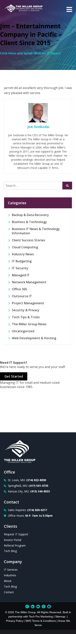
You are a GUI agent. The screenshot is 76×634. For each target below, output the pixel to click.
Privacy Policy (14, 620)
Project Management (28, 303)
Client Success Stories (28, 240)
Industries (10, 575)
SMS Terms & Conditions (40, 620)
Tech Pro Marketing (41, 616)
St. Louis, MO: (27, 480)
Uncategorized (23, 331)
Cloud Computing (25, 247)
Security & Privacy (25, 310)
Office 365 (19, 289)
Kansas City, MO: (29, 491)
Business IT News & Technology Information (36, 231)
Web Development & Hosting (34, 338)
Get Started (13, 376)
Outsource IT (22, 296)
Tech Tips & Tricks (26, 317)
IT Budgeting (22, 261)
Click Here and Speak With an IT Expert (30, 53)
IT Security (20, 268)
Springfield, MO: (28, 485)
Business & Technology (29, 222)
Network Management (29, 282)
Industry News (23, 254)
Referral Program (15, 545)
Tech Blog (10, 551)
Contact (9, 592)
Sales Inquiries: (27, 510)
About (7, 581)
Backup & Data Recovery (30, 215)
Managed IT (21, 275)
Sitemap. (60, 616)
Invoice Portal (12, 540)
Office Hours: (30, 515)
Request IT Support (16, 534)
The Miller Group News (29, 324)
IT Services (11, 569)
